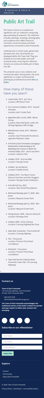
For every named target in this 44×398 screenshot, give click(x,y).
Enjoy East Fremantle (11, 377)
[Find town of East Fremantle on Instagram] (12, 320)
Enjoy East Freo (12, 10)
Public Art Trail (8, 13)
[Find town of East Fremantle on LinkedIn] (19, 320)
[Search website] (36, 3)
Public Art (24, 10)
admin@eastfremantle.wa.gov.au (16, 299)
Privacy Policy (7, 389)
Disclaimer (18, 389)
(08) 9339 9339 (9, 297)
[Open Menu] (40, 3)
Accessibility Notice (30, 389)
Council (5, 371)
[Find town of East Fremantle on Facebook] (4, 320)
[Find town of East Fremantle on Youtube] (27, 320)
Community (7, 374)
